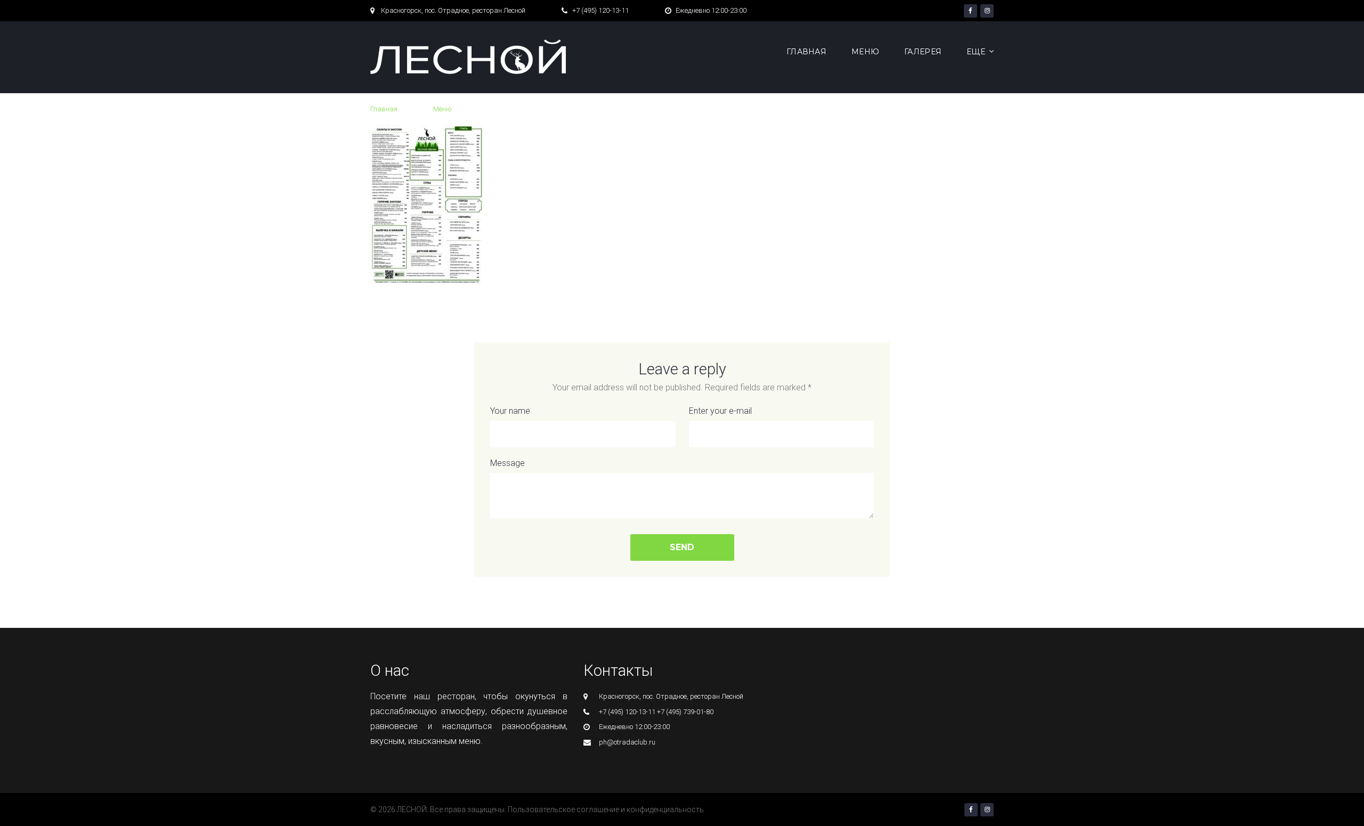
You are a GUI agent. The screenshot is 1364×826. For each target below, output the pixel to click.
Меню (865, 51)
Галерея (922, 51)
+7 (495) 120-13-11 (600, 10)
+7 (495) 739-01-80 (685, 712)
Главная (806, 51)
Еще (976, 51)
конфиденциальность (665, 809)
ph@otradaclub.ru (627, 742)
